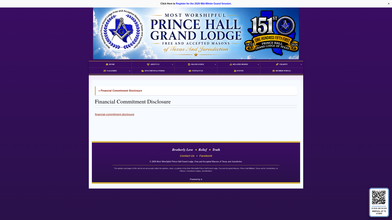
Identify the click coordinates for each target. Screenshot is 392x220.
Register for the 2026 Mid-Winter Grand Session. (204, 3)
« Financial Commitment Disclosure (120, 90)
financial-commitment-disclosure (114, 114)
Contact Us (187, 155)
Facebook (205, 155)
